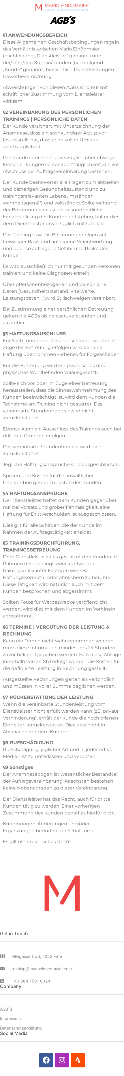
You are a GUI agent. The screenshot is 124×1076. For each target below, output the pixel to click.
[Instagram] (62, 1060)
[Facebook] (46, 1060)
